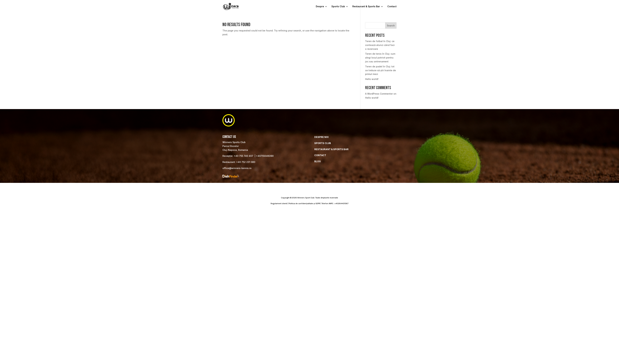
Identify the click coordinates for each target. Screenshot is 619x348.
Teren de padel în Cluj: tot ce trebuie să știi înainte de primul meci (380, 70)
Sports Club (338, 6)
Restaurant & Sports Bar (366, 6)
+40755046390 (265, 156)
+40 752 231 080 (245, 162)
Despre (320, 6)
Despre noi (321, 137)
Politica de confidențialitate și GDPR (304, 203)
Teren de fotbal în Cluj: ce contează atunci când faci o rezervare (380, 45)
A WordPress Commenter (379, 93)
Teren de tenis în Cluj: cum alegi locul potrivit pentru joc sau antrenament (380, 57)
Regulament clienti (279, 203)
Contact (392, 6)
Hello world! (371, 79)
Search (391, 25)
